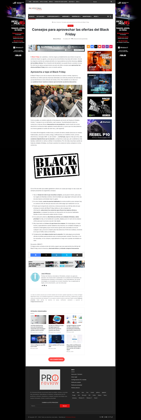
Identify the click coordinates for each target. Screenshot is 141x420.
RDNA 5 (51, 1)
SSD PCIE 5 (71, 1)
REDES (96, 16)
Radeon (99, 395)
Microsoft (84, 395)
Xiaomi (95, 398)
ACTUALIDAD (40, 16)
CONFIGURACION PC (53, 16)
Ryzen (105, 395)
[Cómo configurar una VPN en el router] (38, 339)
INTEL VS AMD (43, 1)
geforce (98, 392)
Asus (83, 392)
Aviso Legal (74, 377)
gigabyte (104, 392)
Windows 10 (81, 398)
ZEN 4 (77, 1)
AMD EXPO (35, 1)
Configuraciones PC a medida (78, 379)
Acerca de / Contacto (76, 374)
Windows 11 (89, 398)
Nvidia (94, 395)
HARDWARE (65, 16)
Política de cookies (76, 382)
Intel (79, 395)
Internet (59, 22)
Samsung (74, 398)
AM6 (30, 1)
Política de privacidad (76, 385)
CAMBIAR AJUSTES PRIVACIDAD (50, 402)
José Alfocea (58, 38)
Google (73, 395)
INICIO (32, 16)
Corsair (92, 392)
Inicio (54, 22)
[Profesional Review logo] (35, 9)
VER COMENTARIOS (56, 359)
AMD (73, 392)
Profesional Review (70, 417)
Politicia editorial (75, 387)
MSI (89, 395)
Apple (78, 392)
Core (87, 392)
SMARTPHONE (87, 16)
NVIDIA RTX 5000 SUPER (61, 1)
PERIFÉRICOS (75, 16)
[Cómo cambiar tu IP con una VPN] (56, 339)
